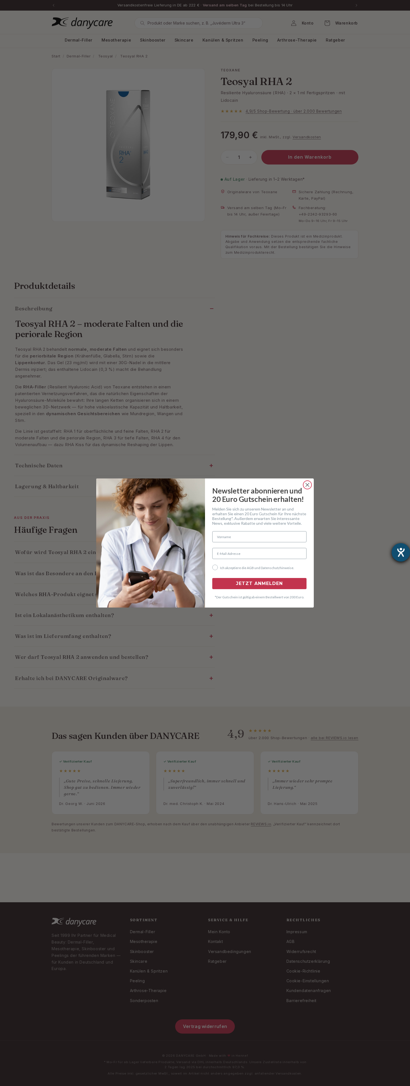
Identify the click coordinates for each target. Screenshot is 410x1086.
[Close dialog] (307, 485)
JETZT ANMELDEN (259, 583)
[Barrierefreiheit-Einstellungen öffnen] (401, 552)
